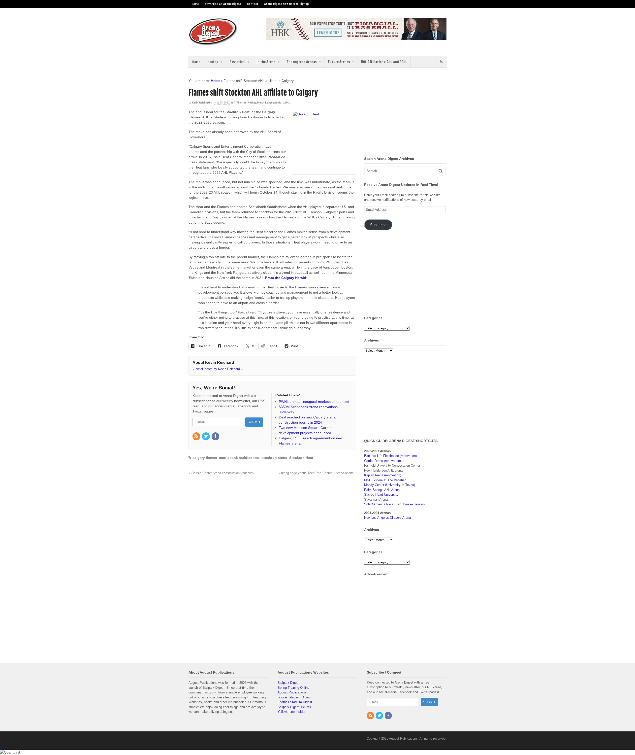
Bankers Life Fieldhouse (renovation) (390, 456)
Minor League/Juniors (270, 102)
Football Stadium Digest (295, 702)
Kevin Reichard (201, 102)
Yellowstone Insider (291, 712)
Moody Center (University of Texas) (389, 485)
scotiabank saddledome (239, 458)
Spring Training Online (293, 687)
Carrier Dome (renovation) (382, 461)
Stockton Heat (301, 458)
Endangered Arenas (302, 61)
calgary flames (204, 458)
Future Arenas (339, 61)
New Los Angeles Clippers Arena (387, 517)
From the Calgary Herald (285, 278)
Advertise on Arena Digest (223, 4)
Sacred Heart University (381, 494)
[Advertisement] (405, 113)
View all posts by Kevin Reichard (218, 369)
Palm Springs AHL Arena (382, 490)
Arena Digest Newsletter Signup (286, 4)
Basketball (237, 61)
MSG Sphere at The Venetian (385, 480)
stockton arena (274, 458)
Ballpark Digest (288, 683)
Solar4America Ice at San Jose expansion (394, 504)
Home (195, 4)
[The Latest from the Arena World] (213, 43)
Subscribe (378, 225)
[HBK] (356, 37)
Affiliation (240, 102)
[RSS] (196, 437)
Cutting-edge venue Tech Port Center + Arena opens (317, 473)
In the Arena (265, 61)
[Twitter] (206, 437)
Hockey (212, 61)
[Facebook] (216, 437)
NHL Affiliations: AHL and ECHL (384, 61)
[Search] (441, 171)
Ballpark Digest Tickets (294, 707)
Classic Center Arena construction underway (222, 473)
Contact (252, 4)
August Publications (292, 692)
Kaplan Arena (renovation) (382, 475)
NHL (287, 102)
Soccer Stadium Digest (294, 697)
